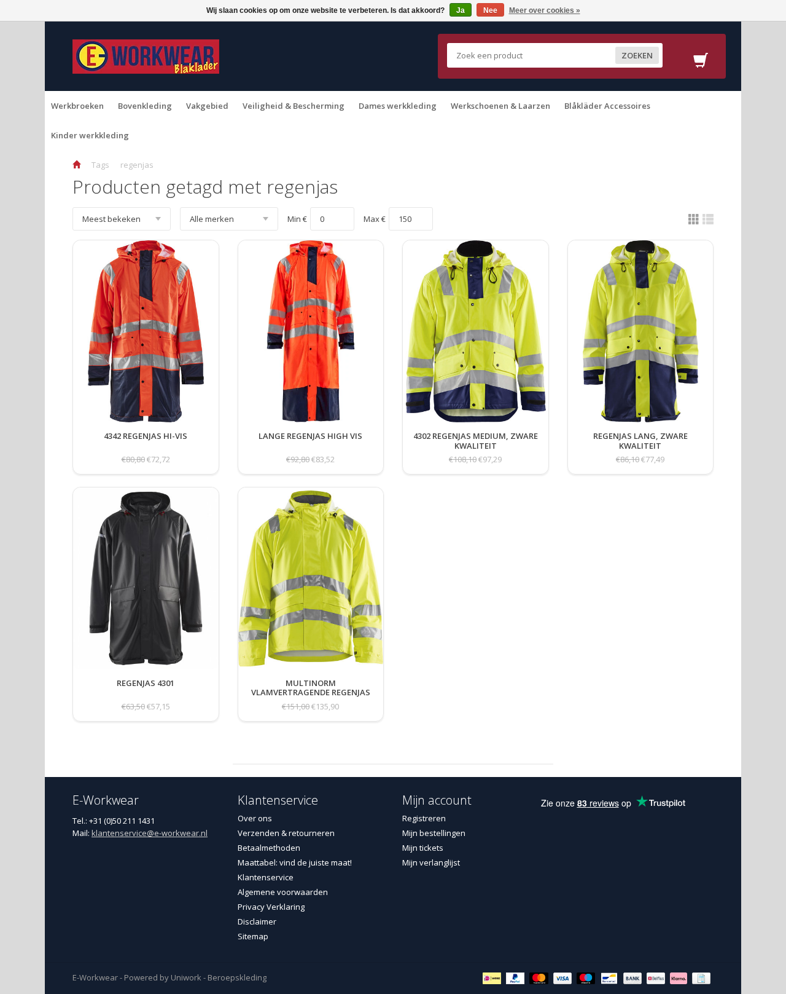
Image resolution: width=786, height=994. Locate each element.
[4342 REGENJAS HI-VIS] (145, 448)
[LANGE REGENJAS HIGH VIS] (310, 448)
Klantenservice (266, 877)
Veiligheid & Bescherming (293, 105)
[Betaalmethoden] (493, 977)
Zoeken (637, 55)
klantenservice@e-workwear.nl (149, 832)
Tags (100, 164)
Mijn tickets (422, 847)
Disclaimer (257, 921)
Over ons (255, 818)
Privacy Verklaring (271, 906)
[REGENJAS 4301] (145, 695)
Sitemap (253, 936)
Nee (490, 10)
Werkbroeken (77, 105)
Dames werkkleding (398, 105)
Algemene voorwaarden (283, 891)
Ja (460, 10)
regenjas (137, 164)
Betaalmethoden (269, 847)
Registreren (424, 818)
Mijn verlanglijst (431, 862)
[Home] (76, 164)
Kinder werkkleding (90, 135)
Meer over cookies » (544, 10)
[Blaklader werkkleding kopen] (145, 55)
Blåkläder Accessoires (607, 105)
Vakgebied (207, 105)
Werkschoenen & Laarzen (500, 105)
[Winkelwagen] (700, 63)
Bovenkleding (145, 105)
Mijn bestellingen (433, 832)
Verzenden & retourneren (286, 832)
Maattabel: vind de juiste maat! (295, 862)
